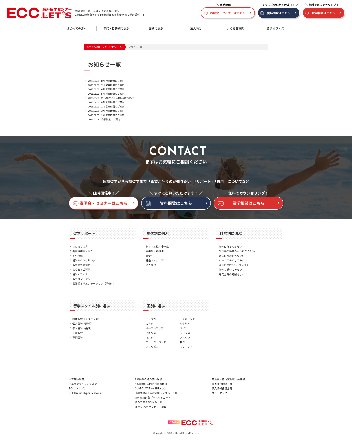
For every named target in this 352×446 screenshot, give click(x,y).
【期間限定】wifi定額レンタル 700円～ (158, 393)
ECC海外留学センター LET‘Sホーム (104, 46)
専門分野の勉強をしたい (233, 274)
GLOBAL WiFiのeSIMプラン (150, 388)
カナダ (149, 323)
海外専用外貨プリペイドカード (153, 397)
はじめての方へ (76, 28)
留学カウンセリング (84, 260)
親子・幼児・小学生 (157, 246)
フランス (185, 333)
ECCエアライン (78, 388)
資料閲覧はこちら (278, 13)
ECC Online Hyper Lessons (85, 393)
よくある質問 (235, 28)
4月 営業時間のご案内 (106, 102)
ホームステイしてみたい (233, 260)
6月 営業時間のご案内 (106, 89)
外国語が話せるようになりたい (237, 251)
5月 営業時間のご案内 (106, 93)
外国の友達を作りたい (232, 256)
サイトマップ (219, 393)
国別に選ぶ (156, 28)
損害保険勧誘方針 (222, 384)
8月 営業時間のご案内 (106, 80)
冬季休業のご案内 (104, 119)
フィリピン (152, 346)
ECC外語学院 (76, 379)
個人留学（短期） (82, 323)
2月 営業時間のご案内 (106, 110)
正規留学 (77, 333)
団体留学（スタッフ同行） (87, 319)
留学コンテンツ (81, 279)
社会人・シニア (155, 260)
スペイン (185, 337)
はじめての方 (80, 246)
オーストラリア (155, 328)
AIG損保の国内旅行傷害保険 (151, 384)
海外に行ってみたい (230, 246)
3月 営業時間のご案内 (106, 106)
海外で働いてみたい (230, 269)
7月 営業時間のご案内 (106, 85)
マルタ (149, 337)
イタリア (185, 323)
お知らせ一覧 (135, 46)
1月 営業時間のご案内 (106, 115)
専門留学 (77, 337)
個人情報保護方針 (222, 388)
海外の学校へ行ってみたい (234, 265)
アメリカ (151, 319)
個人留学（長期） (82, 328)
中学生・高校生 (155, 251)
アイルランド (187, 319)
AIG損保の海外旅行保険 (148, 379)
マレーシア (186, 346)
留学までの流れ (81, 265)
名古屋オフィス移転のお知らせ (111, 98)
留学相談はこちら (323, 13)
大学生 (149, 256)
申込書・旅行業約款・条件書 (228, 379)
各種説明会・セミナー (85, 251)
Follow (175, 422)
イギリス (151, 333)
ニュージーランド (156, 342)
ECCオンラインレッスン (83, 384)
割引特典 (77, 256)
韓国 (182, 342)
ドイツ (184, 328)
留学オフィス (275, 28)
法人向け (196, 28)
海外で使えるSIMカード (148, 402)
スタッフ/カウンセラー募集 (150, 407)
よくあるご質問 (81, 269)
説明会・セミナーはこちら (227, 13)
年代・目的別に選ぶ (116, 28)
